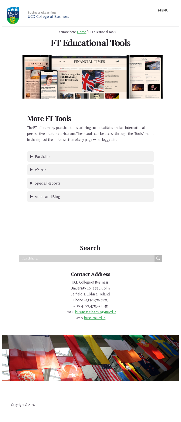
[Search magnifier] (158, 258)
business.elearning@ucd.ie (95, 312)
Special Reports (47, 183)
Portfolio (42, 156)
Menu (163, 10)
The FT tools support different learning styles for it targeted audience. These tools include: (88, 198)
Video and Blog (47, 196)
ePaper (40, 170)
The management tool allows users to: (88, 158)
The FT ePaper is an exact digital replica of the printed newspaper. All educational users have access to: (89, 171)
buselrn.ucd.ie (94, 318)
